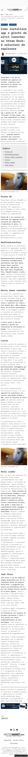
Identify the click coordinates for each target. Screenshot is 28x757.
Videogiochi (12, 24)
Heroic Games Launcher (13, 157)
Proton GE (8, 152)
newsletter (4, 718)
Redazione (7, 740)
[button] (26, 10)
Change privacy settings (21, 755)
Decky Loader (10, 162)
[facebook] (11, 730)
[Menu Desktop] (2, 10)
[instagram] (14, 730)
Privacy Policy (18, 740)
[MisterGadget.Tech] (14, 10)
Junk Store (9, 165)
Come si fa (4, 24)
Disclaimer (14, 743)
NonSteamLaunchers (12, 154)
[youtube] (17, 730)
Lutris (7, 160)
